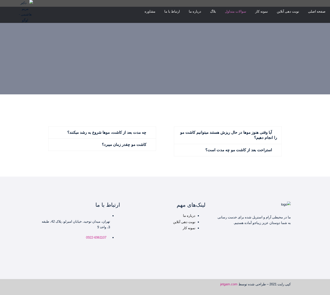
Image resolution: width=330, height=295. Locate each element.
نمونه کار (261, 11)
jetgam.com (229, 284)
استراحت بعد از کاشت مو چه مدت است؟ (238, 150)
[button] (228, 135)
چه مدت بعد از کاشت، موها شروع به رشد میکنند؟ (106, 132)
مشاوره (150, 11)
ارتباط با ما (172, 11)
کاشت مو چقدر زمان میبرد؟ (124, 144)
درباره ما (195, 11)
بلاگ (213, 11)
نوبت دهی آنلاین (288, 11)
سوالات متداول (235, 11)
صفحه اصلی (317, 11)
